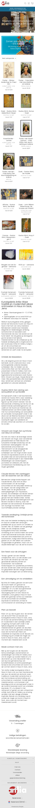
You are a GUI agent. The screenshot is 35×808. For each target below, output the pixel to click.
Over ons (17, 767)
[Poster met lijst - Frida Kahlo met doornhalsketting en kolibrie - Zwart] (6, 183)
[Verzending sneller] (17, 716)
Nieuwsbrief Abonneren (17, 783)
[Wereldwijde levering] (17, 745)
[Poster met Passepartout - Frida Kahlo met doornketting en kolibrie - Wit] (27, 150)
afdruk (17, 775)
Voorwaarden (17, 772)
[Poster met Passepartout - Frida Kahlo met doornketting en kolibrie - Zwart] (25, 150)
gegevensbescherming (17, 778)
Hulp (17, 762)
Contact (17, 770)
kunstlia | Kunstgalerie (17, 758)
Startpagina (17, 17)
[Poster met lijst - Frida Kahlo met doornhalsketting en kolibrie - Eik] (8, 183)
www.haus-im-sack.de (19, 319)
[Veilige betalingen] (17, 731)
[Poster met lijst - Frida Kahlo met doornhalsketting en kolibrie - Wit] (10, 183)
